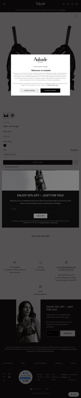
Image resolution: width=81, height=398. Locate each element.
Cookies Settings (29, 90)
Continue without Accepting (41, 66)
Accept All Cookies (50, 90)
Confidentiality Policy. (53, 85)
